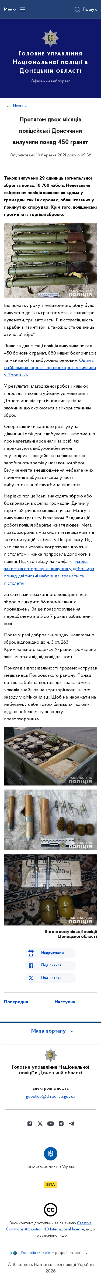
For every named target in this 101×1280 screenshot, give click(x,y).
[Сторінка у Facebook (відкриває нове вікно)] (29, 1123)
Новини (20, 106)
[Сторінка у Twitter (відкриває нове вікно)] (40, 1123)
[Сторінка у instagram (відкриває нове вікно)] (61, 1123)
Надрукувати (52, 953)
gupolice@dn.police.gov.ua (50, 1097)
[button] (51, 1031)
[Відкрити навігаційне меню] (22, 9)
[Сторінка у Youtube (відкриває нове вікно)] (50, 1123)
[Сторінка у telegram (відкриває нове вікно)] (71, 1123)
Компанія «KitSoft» (36, 1253)
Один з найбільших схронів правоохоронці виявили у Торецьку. (50, 368)
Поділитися (51, 965)
